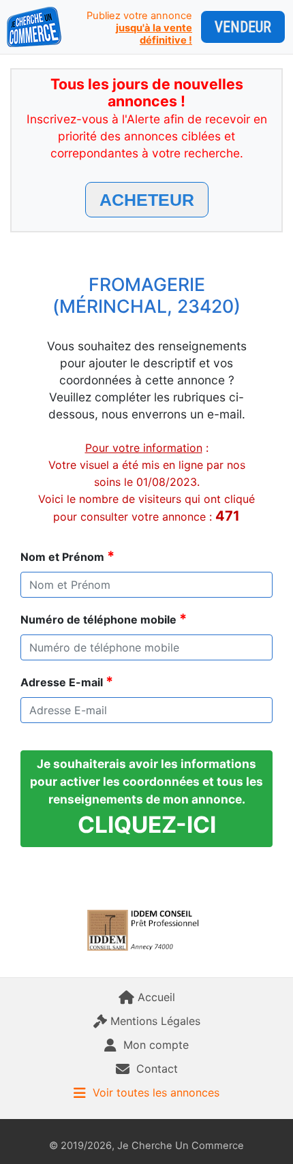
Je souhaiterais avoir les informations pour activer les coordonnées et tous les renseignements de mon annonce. (146, 797)
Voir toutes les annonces (156, 1092)
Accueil (156, 997)
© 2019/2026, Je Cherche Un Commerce (146, 1145)
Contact (157, 1068)
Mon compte (156, 1045)
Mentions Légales (155, 1021)
